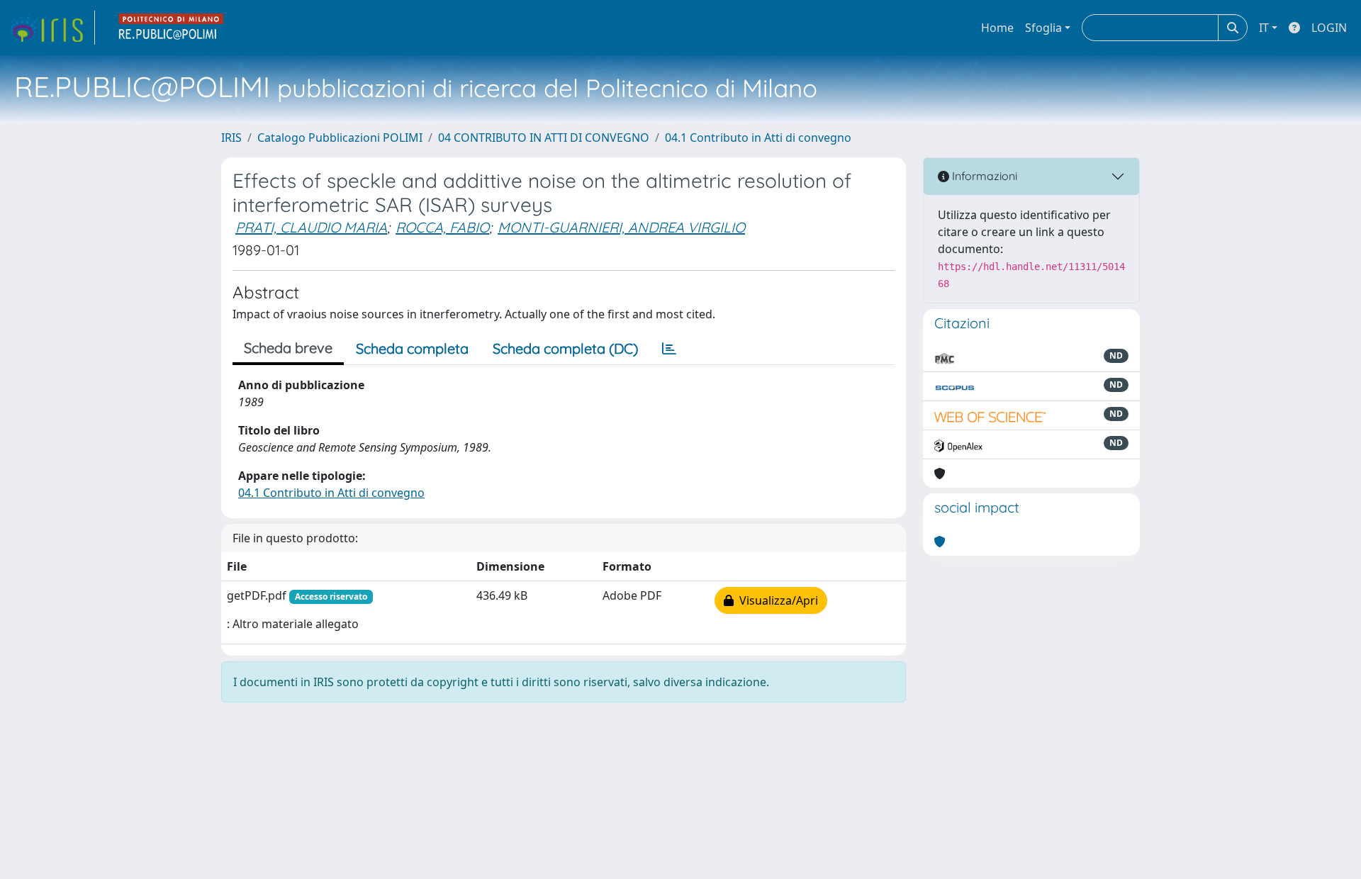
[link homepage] (52, 28)
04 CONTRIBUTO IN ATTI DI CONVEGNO (543, 137)
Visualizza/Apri (776, 600)
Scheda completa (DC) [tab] (565, 348)
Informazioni (983, 176)
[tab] (669, 349)
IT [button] (1264, 27)
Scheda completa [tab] (412, 348)
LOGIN (1329, 27)
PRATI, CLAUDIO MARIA (311, 227)
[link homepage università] (171, 28)
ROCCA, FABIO (442, 227)
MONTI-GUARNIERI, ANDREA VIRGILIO (621, 227)
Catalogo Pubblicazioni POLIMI (339, 137)
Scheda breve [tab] (288, 348)
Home (997, 27)
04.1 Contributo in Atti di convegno (758, 137)
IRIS (231, 137)
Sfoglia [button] (1043, 27)
